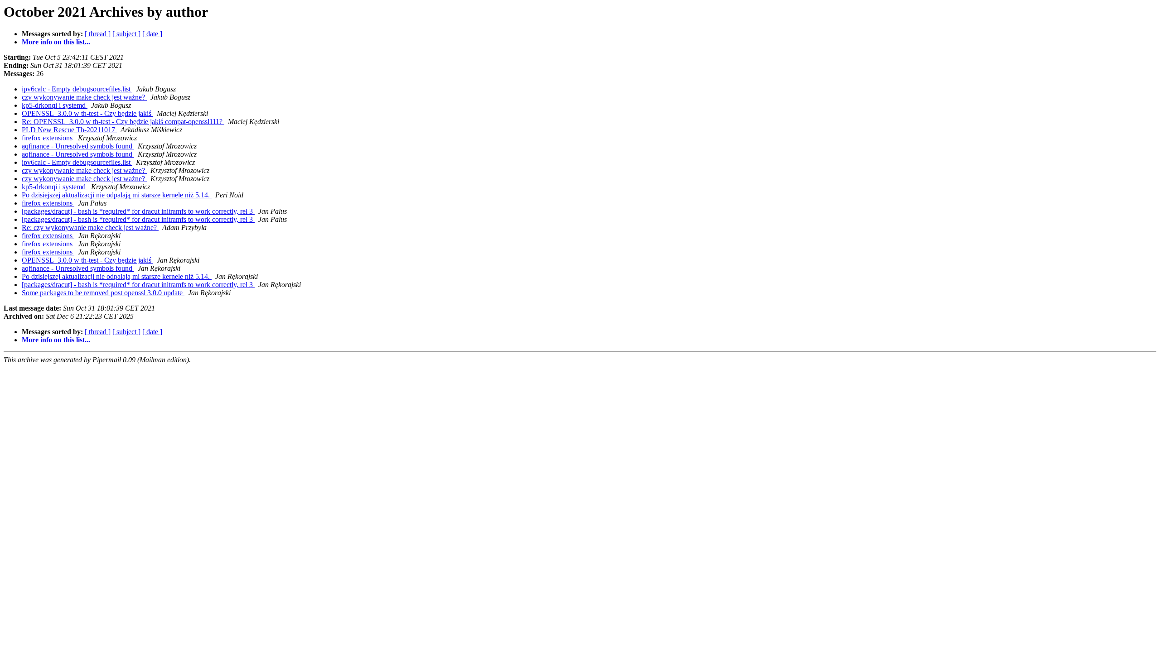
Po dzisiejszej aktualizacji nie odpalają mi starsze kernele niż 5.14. (117, 195)
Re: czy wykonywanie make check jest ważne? (90, 227)
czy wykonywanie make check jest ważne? (84, 97)
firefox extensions (48, 138)
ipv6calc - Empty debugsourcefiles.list (77, 89)
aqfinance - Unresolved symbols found (78, 146)
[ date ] (152, 34)
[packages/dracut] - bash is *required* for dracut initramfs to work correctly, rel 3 (138, 211)
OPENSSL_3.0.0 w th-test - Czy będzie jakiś (87, 113)
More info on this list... (56, 42)
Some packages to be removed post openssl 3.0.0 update (103, 293)
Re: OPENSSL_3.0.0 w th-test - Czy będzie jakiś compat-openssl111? (123, 121)
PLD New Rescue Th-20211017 (69, 130)
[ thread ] (98, 34)
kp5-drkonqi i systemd (54, 105)
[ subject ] (126, 34)
